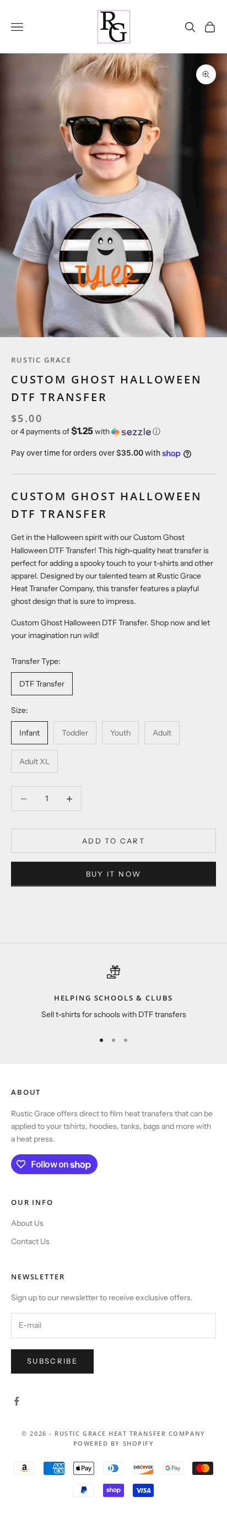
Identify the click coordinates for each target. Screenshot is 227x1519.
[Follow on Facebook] (16, 1401)
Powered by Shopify (113, 1443)
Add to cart (113, 840)
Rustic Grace (41, 360)
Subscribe (52, 1360)
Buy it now (113, 873)
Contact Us (30, 1241)
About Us (27, 1223)
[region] (113, 993)
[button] (113, 431)
